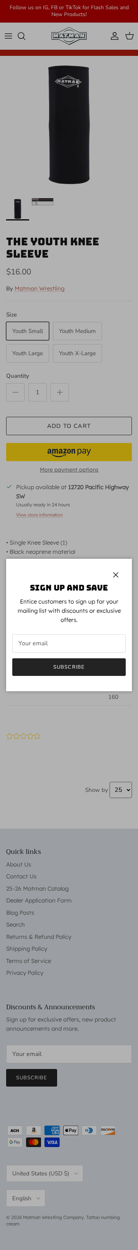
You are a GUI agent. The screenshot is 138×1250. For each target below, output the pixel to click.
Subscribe (68, 667)
